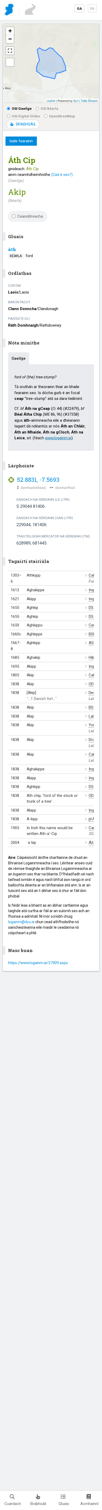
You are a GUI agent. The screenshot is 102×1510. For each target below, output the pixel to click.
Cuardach (12, 1503)
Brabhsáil (38, 1503)
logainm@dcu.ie (21, 922)
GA (79, 8)
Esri (75, 100)
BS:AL (94, 707)
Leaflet (51, 100)
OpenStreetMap (62, 116)
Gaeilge (19, 358)
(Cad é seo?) (62, 175)
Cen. (92, 625)
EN (92, 8)
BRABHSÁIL (26, 124)
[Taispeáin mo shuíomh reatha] (10, 62)
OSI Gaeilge (22, 108)
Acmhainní (89, 1503)
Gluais (64, 1503)
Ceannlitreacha (30, 216)
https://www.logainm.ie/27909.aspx (38, 962)
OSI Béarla (49, 108)
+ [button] (10, 31)
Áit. (91, 842)
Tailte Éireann (89, 100)
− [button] (10, 39)
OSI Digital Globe (26, 116)
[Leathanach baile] (9, 10)
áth (12, 249)
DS (91, 607)
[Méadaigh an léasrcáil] (10, 51)
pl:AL (93, 819)
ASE (92, 642)
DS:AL (94, 786)
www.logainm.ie (58, 438)
